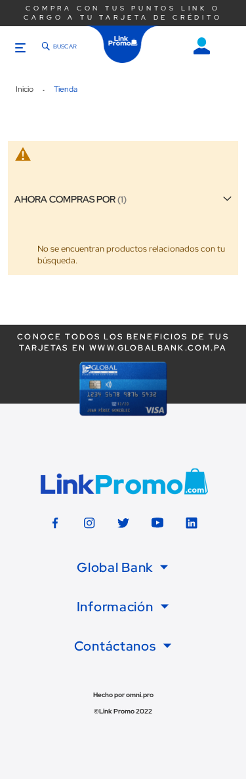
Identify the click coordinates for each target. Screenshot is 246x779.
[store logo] (123, 44)
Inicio (25, 89)
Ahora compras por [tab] (64, 199)
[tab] (123, 567)
